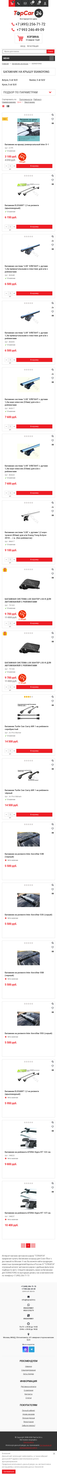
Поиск (50, 51)
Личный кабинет (28, 1410)
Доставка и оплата (28, 1386)
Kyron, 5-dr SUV (9, 84)
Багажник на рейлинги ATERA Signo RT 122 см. (28, 1152)
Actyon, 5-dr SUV (10, 80)
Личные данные (28, 1418)
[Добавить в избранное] (52, 119)
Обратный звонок (28, 1291)
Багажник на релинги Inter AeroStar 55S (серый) (28, 1033)
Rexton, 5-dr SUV (37, 80)
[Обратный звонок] (18, 3)
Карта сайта (28, 1442)
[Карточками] (3, 106)
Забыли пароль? (28, 1425)
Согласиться (9, 1472)
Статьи (29, 1398)
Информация (28, 1381)
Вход (23, 46)
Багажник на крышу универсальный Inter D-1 (27, 144)
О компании (28, 1390)
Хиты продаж (28, 1374)
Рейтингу (37, 99)
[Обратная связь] (25, 3)
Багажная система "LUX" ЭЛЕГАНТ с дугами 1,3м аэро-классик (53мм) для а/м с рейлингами (26, 469)
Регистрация (32, 46)
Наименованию (9, 102)
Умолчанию (29, 102)
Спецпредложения (28, 1370)
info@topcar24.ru (28, 1300)
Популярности (25, 99)
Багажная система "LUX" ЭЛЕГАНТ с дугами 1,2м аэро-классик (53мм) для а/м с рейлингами (26, 402)
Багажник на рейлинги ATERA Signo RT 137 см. (28, 1213)
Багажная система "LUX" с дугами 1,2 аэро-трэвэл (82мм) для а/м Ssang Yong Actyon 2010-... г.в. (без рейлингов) (26, 535)
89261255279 (28, 1310)
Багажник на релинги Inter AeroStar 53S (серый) (28, 914)
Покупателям (28, 1405)
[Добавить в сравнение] (52, 240)
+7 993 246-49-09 (30, 30)
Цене (19, 102)
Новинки (28, 1366)
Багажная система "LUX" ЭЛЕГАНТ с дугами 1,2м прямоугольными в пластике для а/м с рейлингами (26, 269)
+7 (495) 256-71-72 (30, 24)
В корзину (34, 166)
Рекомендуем (28, 1361)
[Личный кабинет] (45, 3)
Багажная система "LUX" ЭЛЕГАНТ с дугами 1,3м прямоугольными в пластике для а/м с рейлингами (26, 336)
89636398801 (28, 1308)
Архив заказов (29, 1414)
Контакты (28, 1394)
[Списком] (8, 106)
